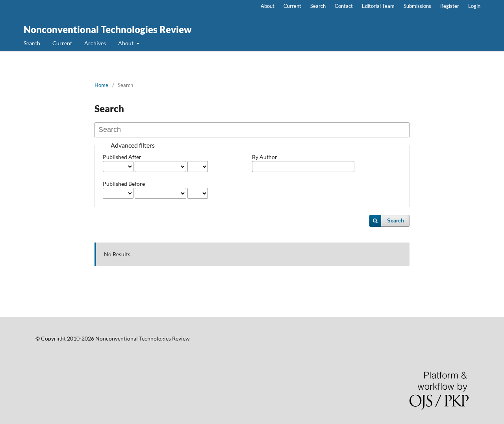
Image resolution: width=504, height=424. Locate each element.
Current (62, 43)
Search (32, 43)
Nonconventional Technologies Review (108, 29)
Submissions (417, 6)
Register (449, 6)
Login (474, 6)
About (126, 43)
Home (101, 85)
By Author (264, 157)
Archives (95, 43)
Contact (344, 6)
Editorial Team (378, 6)
